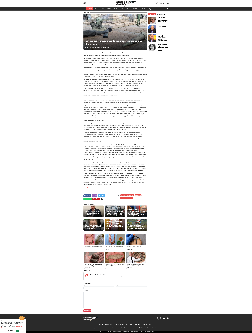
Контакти (108, 331)
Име (84, 285)
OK (17, 331)
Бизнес (116, 9)
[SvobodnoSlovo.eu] (91, 318)
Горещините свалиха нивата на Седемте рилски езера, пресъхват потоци (136, 226)
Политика (109, 9)
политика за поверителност (16, 328)
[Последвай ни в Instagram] (160, 3)
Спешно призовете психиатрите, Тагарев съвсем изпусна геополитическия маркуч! (162, 38)
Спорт (121, 9)
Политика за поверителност (130, 331)
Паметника (138, 195)
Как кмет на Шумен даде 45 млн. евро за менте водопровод (93, 213)
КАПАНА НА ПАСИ (162, 26)
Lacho (87, 47)
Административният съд (127, 195)
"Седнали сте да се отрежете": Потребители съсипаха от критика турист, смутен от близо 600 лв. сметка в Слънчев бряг (114, 224)
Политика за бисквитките (146, 331)
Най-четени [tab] (152, 14)
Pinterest (97, 199)
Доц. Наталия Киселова (127, 198)
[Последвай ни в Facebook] (156, 3)
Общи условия (117, 331)
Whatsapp (88, 199)
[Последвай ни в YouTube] (163, 3)
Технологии (143, 9)
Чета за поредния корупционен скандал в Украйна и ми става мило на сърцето (163, 47)
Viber (95, 195)
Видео (150, 9)
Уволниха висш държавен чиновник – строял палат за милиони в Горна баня (114, 213)
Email (117, 285)
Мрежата (128, 9)
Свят (103, 9)
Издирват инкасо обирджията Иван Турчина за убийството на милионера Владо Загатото (136, 212)
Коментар (97, 9)
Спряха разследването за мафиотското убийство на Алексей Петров (93, 226)
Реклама (102, 331)
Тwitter (102, 195)
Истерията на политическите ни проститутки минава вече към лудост (163, 19)
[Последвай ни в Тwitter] (167, 3)
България (90, 9)
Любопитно (135, 9)
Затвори (11, 331)
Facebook (87, 195)
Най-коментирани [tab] (161, 14)
